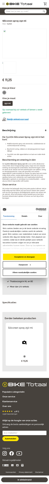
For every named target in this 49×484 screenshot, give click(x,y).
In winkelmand (25, 480)
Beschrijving (8, 130)
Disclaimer (39, 472)
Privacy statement (25, 472)
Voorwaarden (11, 472)
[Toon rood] (4, 92)
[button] (44, 11)
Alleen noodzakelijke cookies (24, 272)
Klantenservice (9, 401)
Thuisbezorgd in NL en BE (21, 281)
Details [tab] (24, 216)
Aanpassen (23, 265)
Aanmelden (10, 439)
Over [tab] (40, 216)
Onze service (8, 397)
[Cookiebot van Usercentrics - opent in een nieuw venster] (35, 209)
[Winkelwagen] (45, 3)
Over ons (6, 406)
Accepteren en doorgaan (24, 257)
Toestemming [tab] (8, 216)
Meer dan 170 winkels (19, 287)
